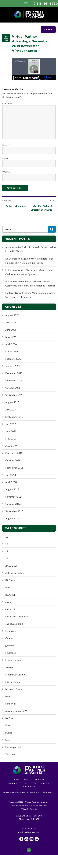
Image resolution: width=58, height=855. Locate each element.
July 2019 (10, 424)
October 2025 (13, 387)
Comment (7, 103)
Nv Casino (11, 718)
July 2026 (10, 322)
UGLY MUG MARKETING (36, 805)
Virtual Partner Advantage (29, 15)
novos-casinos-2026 (16, 710)
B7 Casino (10, 580)
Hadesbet (10, 652)
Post (7, 725)
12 (6, 536)
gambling (10, 645)
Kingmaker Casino (15, 674)
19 (6, 551)
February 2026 (13, 358)
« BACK (48, 29)
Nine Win (10, 703)
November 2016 (14, 496)
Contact (45, 783)
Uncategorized (13, 747)
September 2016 (14, 511)
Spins (8, 740)
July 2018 (10, 475)
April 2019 (11, 445)
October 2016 (13, 504)
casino (8, 602)
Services (39, 779)
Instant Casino (13, 660)
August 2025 (12, 402)
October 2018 (13, 460)
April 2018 (11, 482)
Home (16, 779)
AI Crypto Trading (14, 573)
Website (6, 171)
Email (6, 158)
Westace (10, 754)
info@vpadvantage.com (29, 832)
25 (6, 558)
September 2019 (14, 416)
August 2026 (12, 315)
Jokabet (9, 667)
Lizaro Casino (12, 681)
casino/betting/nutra (16, 616)
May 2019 (10, 438)
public (8, 732)
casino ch (10, 609)
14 (6, 544)
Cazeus (9, 638)
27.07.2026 (11, 565)
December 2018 (14, 453)
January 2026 (12, 366)
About (27, 779)
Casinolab (10, 631)
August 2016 (12, 518)
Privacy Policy (29, 809)
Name (6, 144)
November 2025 (14, 380)
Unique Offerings (17, 783)
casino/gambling (14, 623)
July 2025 (10, 409)
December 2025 (14, 373)
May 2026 (10, 337)
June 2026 (11, 329)
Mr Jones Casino (14, 689)
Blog (7, 587)
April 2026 (11, 344)
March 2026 (12, 351)
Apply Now (29, 787)
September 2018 (14, 467)
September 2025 (14, 395)
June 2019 (11, 431)
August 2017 (12, 489)
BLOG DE (10, 594)
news (8, 696)
